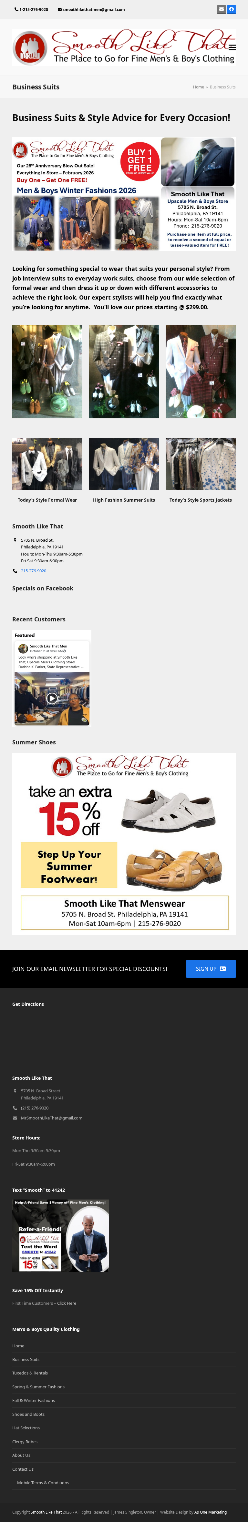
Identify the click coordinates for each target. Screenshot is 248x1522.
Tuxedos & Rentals (30, 1373)
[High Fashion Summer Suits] (124, 463)
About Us (21, 1455)
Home (18, 1346)
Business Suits (25, 1359)
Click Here (66, 1303)
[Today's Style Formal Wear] (47, 463)
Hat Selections (26, 1428)
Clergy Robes (24, 1442)
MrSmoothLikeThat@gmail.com (51, 1118)
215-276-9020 (33, 571)
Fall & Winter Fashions (33, 1400)
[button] (232, 47)
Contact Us (23, 1469)
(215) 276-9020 (34, 1108)
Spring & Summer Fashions (38, 1387)
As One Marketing (210, 1512)
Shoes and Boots (28, 1414)
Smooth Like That (47, 1512)
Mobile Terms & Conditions (43, 1483)
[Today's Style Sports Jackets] (201, 463)
